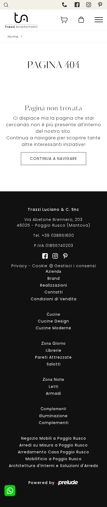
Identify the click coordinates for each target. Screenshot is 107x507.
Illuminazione (53, 416)
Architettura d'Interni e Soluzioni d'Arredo (53, 465)
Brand (53, 278)
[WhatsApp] (9, 490)
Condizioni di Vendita (54, 299)
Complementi (54, 422)
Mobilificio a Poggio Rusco (54, 459)
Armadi (53, 393)
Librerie (53, 350)
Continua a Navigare (53, 158)
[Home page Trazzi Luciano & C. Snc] (27, 20)
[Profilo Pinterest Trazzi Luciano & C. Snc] (63, 255)
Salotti (54, 364)
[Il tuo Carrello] (64, 20)
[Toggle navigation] (99, 20)
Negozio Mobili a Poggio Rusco (53, 438)
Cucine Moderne (53, 328)
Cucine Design (53, 321)
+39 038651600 (58, 235)
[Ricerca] (6, 4)
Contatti (53, 292)
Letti (53, 386)
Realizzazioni (53, 285)
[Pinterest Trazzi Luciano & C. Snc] (100, 4)
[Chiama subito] (65, 4)
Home (13, 36)
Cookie (39, 266)
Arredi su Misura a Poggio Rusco (53, 445)
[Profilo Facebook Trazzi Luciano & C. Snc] (77, 4)
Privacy (19, 266)
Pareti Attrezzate (53, 357)
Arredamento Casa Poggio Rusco (53, 452)
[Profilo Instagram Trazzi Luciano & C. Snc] (89, 4)
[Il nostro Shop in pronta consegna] (81, 20)
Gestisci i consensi (75, 266)
